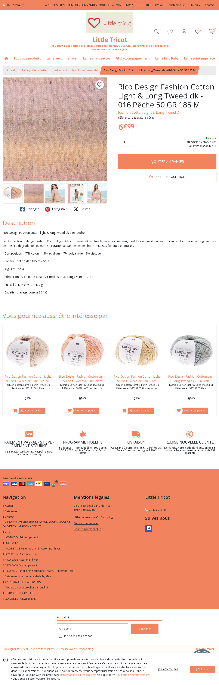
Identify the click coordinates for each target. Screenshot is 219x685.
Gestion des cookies (86, 523)
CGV (7, 532)
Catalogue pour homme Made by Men (27, 576)
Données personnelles (87, 529)
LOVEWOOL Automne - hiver (21, 554)
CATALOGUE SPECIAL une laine (23, 582)
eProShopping (84, 649)
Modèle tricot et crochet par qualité (26, 587)
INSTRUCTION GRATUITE (19, 593)
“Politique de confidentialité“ (133, 675)
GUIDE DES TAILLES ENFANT (21, 598)
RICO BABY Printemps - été (20, 565)
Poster (85, 209)
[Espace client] (184, 31)
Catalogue (10, 511)
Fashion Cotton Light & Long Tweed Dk (149, 112)
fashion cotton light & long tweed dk (75, 70)
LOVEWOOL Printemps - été (21, 537)
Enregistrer (59, 209)
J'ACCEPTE (202, 669)
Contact (209, 5)
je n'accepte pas (168, 669)
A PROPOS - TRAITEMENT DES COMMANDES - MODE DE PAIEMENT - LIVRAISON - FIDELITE (36, 524)
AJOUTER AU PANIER (167, 161)
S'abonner (145, 629)
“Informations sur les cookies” (78, 675)
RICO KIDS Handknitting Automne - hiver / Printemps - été (38, 571)
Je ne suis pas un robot (78, 636)
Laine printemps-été (34, 70)
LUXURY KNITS (13, 543)
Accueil (11, 70)
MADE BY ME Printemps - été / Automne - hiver (32, 548)
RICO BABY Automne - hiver (21, 559)
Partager (32, 209)
